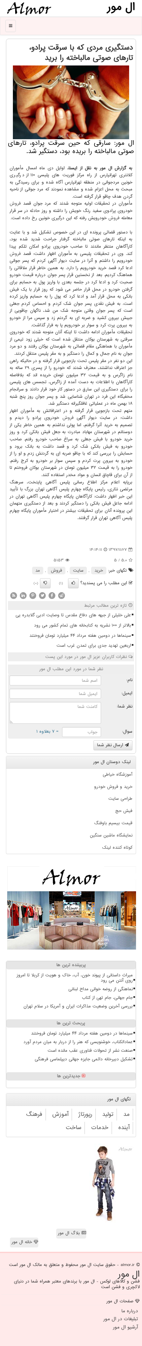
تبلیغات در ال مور (120, 1319)
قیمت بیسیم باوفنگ (113, 823)
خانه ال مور (23, 1242)
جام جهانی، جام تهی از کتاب (107, 998)
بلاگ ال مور (70, 1233)
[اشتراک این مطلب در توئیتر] (42, 595)
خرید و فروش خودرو (113, 787)
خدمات (99, 1127)
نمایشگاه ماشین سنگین (111, 835)
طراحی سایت (120, 798)
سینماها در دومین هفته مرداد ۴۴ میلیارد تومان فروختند (80, 635)
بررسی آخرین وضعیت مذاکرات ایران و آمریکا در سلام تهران (78, 1006)
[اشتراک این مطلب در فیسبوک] (52, 595)
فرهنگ (34, 1114)
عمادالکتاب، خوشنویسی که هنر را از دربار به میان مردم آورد (78, 1042)
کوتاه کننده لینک (117, 847)
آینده (123, 1127)
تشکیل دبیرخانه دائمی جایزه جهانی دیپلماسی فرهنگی (84, 1059)
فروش (15, 203)
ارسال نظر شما (111, 745)
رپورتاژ (85, 1114)
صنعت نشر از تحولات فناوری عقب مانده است (90, 1050)
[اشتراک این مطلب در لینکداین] (23, 595)
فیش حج (123, 811)
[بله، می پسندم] (73, 583)
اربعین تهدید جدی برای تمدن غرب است (93, 645)
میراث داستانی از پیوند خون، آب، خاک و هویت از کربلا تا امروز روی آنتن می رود (75, 978)
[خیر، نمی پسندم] (45, 583)
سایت (78, 570)
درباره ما (129, 1311)
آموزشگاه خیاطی (117, 774)
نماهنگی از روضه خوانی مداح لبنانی (100, 989)
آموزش (60, 1114)
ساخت (73, 1127)
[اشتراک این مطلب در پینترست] (33, 595)
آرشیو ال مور (125, 1327)
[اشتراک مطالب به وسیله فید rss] (14, 595)
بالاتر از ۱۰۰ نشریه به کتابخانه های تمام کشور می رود (82, 625)
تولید (107, 1114)
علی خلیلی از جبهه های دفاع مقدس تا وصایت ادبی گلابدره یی (73, 615)
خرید (98, 570)
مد (37, 570)
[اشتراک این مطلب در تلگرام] (61, 595)
